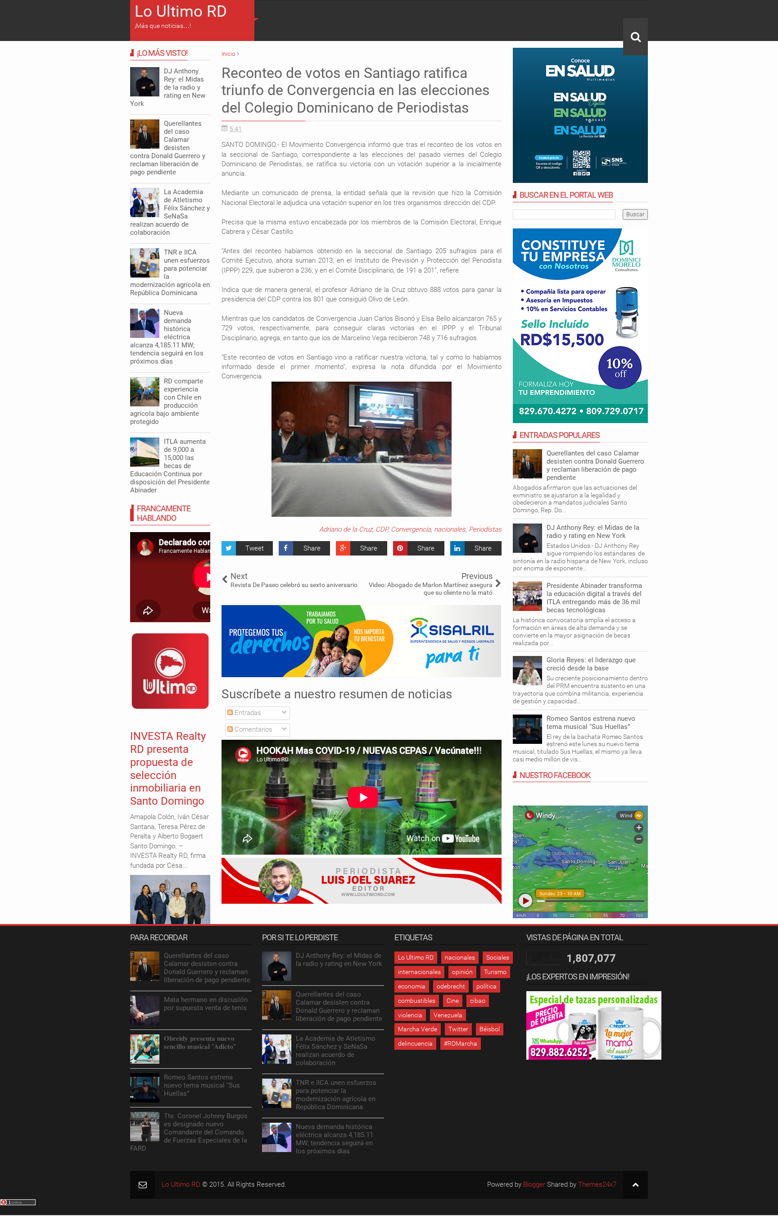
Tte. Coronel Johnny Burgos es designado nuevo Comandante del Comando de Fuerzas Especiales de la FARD (189, 1132)
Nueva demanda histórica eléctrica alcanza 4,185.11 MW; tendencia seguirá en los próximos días (167, 337)
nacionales (450, 529)
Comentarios (252, 729)
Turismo (495, 971)
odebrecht (451, 986)
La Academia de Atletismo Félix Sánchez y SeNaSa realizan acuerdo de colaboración (170, 212)
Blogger (534, 1184)
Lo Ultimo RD (181, 11)
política (486, 986)
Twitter (458, 1029)
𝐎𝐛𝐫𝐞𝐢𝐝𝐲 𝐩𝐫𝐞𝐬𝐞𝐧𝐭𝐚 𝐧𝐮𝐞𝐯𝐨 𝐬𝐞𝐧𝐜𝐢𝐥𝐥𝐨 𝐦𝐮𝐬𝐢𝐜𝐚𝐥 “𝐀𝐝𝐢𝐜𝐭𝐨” (199, 1042)
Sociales (497, 957)
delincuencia (415, 1043)
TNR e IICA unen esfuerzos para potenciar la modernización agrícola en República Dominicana (170, 272)
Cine (453, 1000)
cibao (477, 1000)
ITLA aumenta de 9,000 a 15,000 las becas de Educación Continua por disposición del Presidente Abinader (170, 465)
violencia (410, 1015)
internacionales (419, 971)
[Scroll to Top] (635, 1184)
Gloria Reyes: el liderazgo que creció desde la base (591, 664)
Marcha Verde (417, 1029)
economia (411, 986)
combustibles (416, 1000)
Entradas (247, 713)
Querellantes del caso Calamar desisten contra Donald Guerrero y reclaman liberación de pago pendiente (595, 465)
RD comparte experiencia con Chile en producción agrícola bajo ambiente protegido (166, 401)
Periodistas (485, 529)
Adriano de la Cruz (345, 529)
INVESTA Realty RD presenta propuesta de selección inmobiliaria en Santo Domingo (168, 768)
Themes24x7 (597, 1184)
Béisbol (489, 1029)
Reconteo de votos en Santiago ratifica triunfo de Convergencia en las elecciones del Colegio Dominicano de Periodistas (356, 90)
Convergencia (411, 529)
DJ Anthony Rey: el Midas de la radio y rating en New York (593, 532)
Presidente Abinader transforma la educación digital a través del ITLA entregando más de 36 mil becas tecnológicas (594, 598)
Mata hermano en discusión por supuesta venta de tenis (206, 1004)
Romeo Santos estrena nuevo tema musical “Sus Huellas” (591, 723)
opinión (462, 971)
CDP (381, 529)
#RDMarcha (460, 1043)
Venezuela (448, 1015)
